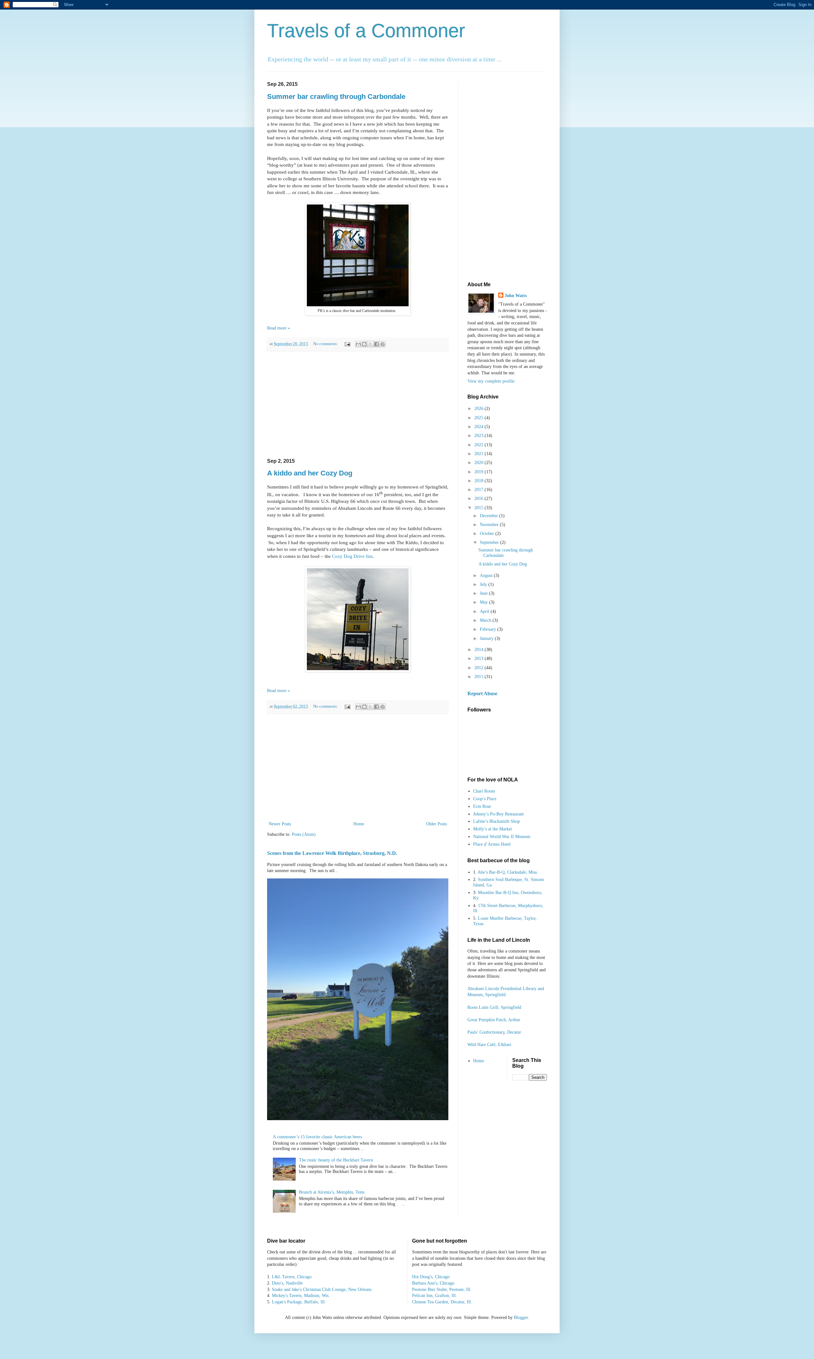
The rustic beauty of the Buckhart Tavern (336, 1160)
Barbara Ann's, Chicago (433, 1283)
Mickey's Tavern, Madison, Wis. (301, 1295)
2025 (479, 417)
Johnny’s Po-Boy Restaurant (498, 814)
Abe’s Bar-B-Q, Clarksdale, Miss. (508, 872)
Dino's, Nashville (287, 1283)
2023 (479, 435)
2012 (479, 667)
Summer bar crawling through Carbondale (336, 97)
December (489, 515)
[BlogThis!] (364, 344)
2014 (479, 649)
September (490, 542)
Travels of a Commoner (366, 30)
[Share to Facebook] (376, 344)
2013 (479, 658)
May (484, 602)
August (487, 575)
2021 (479, 453)
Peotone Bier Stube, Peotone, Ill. (442, 1289)
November (490, 524)
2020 (479, 462)
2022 (479, 444)
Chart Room (484, 791)
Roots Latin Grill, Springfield (494, 1007)
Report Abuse (482, 693)
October (487, 533)
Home (358, 824)
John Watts (516, 295)
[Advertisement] (357, 404)
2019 (479, 471)
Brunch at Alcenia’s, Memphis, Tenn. (332, 1192)
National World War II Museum (501, 836)
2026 (479, 408)
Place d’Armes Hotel (492, 844)
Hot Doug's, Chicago (431, 1276)
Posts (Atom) (304, 834)
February (488, 629)
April (485, 611)
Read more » (278, 328)
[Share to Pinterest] (382, 344)
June (484, 593)
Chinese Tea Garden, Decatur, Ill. (442, 1302)
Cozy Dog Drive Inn (352, 556)
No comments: (326, 344)
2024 (479, 426)
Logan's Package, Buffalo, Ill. (299, 1302)
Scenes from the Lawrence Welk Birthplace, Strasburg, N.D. (332, 853)
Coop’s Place (484, 798)
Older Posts (436, 824)
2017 (479, 489)
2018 (479, 480)
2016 (479, 498)
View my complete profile (490, 381)
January (487, 638)
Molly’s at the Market (492, 829)
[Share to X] (370, 344)
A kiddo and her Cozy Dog (309, 473)
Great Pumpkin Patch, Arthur (493, 1019)
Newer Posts (280, 824)
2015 (479, 507)
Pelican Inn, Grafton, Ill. (434, 1295)
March (486, 620)
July (484, 584)
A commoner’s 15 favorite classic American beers (317, 1136)
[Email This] (358, 344)
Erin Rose (482, 806)
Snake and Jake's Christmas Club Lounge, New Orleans (321, 1289)
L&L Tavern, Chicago (292, 1276)
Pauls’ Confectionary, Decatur (494, 1032)
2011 (479, 676)
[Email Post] (347, 344)
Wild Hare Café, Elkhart (489, 1044)
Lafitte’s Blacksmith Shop (496, 821)
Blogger (521, 1317)
